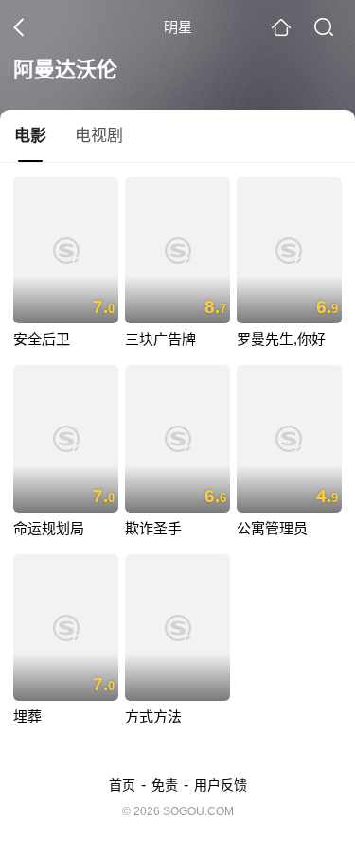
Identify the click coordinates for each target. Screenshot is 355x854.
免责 (164, 785)
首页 (122, 785)
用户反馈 (220, 785)
